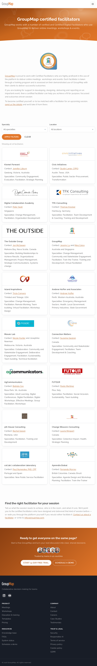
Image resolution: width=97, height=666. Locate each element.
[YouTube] (10, 595)
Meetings (6, 607)
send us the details (13, 104)
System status (8, 640)
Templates (6, 619)
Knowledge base (9, 633)
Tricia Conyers (19, 293)
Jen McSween (19, 245)
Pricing (5, 622)
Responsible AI (56, 637)
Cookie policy (56, 648)
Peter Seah (18, 207)
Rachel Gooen (19, 431)
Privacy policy (56, 644)
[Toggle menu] (92, 4)
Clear (27, 137)
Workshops (7, 611)
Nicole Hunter (19, 338)
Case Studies (56, 619)
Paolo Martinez (67, 386)
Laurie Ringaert (67, 431)
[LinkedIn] (4, 595)
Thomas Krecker (67, 207)
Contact (53, 611)
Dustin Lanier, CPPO (69, 169)
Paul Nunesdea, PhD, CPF (24, 469)
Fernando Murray (68, 469)
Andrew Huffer (67, 293)
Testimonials (55, 622)
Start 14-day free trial (36, 563)
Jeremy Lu (65, 245)
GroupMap (10, 76)
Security (53, 633)
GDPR (52, 652)
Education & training (10, 615)
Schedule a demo (64, 563)
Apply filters (11, 137)
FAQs (4, 637)
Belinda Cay (18, 386)
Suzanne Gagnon (68, 338)
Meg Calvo (80, 245)
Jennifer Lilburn (20, 169)
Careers (53, 615)
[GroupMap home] (7, 4)
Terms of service (57, 640)
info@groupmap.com (34, 518)
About (53, 607)
